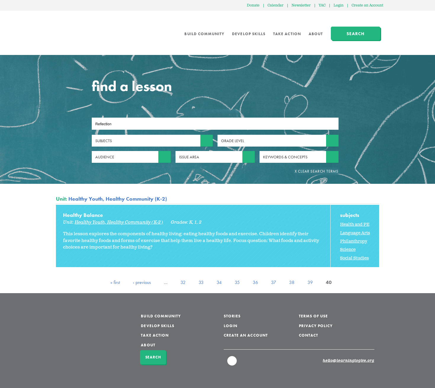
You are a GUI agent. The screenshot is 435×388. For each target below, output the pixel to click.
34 (219, 282)
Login (339, 5)
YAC (322, 5)
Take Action (287, 33)
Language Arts (355, 233)
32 (183, 282)
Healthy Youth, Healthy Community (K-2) (117, 198)
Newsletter (301, 5)
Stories (232, 316)
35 (237, 282)
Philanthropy (353, 241)
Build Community (204, 33)
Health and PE (354, 224)
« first (115, 282)
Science (348, 249)
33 (201, 282)
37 (273, 282)
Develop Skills (248, 33)
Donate (253, 5)
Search (356, 34)
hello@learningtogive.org (348, 361)
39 (310, 282)
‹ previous (142, 282)
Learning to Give (78, 29)
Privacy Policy (316, 325)
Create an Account (367, 5)
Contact (308, 335)
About (316, 33)
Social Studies (354, 258)
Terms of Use (313, 316)
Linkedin (232, 363)
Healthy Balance (83, 215)
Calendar (275, 5)
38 (291, 282)
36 (255, 282)
